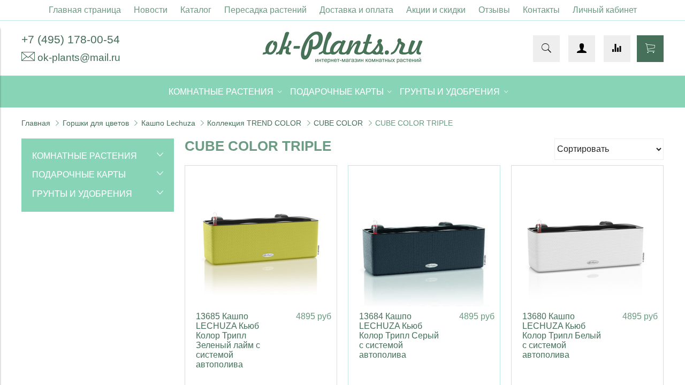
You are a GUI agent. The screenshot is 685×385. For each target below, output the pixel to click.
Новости (151, 9)
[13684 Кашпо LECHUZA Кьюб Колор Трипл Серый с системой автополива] (424, 241)
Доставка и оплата (356, 9)
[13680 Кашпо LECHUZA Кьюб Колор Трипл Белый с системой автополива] (587, 241)
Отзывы (494, 9)
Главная (35, 123)
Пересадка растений (265, 9)
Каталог (195, 9)
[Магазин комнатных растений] (342, 60)
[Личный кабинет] (581, 48)
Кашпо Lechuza (168, 123)
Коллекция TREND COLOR (254, 123)
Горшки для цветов (96, 123)
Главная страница (85, 9)
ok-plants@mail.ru (78, 57)
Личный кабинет (605, 9)
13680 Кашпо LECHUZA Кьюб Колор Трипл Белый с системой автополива (561, 335)
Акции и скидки (436, 9)
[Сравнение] (617, 48)
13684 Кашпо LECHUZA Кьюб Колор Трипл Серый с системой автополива (399, 335)
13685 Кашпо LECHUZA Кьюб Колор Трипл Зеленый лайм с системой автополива (228, 340)
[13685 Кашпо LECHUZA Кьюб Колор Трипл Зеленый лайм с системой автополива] (261, 241)
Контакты (541, 9)
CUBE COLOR (338, 123)
